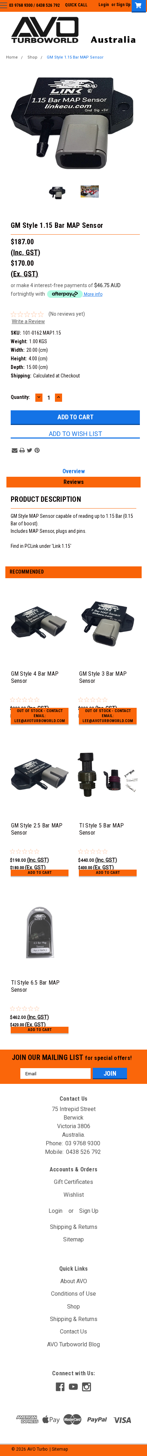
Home (12, 57)
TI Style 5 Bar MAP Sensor (101, 829)
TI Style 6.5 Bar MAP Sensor (35, 986)
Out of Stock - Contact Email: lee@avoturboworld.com (39, 716)
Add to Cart (40, 872)
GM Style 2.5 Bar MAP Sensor (37, 829)
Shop (32, 57)
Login (103, 4)
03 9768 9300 (20, 5)
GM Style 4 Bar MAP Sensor (35, 677)
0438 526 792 (48, 5)
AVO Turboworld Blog (73, 1344)
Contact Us (73, 1331)
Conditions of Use (73, 1293)
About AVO (73, 1281)
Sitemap (73, 1239)
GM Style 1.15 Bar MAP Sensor (75, 57)
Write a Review (28, 321)
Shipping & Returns (73, 1227)
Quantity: (20, 397)
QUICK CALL (76, 4)
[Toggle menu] (10, 10)
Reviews (74, 482)
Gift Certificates (73, 1182)
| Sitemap (59, 1449)
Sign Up (123, 4)
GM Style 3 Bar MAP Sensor (103, 677)
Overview (73, 471)
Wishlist (74, 1194)
